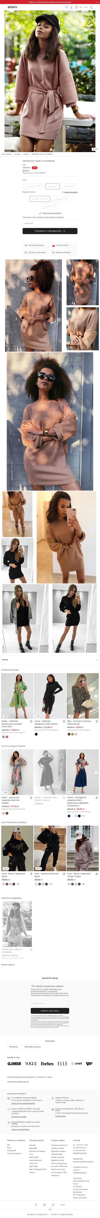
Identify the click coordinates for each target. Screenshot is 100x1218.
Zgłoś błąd (33, 1166)
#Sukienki (13, 1047)
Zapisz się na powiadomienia (23, 1103)
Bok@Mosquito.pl (80, 1153)
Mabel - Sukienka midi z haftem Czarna (46, 799)
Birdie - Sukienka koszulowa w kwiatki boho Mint (12, 724)
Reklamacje (33, 1157)
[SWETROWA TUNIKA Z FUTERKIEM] (82, 282)
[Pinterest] (44, 1204)
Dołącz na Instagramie (20, 1129)
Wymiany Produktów (37, 1151)
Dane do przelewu (14, 1153)
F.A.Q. (31, 1154)
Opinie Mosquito (35, 1160)
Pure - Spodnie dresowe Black (47, 875)
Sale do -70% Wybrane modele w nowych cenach (50, 2)
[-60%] (17, 924)
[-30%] (83, 772)
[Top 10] (17, 848)
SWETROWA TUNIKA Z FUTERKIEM (12, 950)
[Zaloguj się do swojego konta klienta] (71, 7)
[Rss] (63, 1204)
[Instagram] (53, 1204)
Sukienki (26, 154)
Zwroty (32, 1172)
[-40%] (17, 695)
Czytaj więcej (60, 1116)
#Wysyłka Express (33, 1047)
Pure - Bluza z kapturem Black (13, 875)
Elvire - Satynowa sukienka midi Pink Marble (10, 800)
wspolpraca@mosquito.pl (83, 1162)
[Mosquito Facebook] (36, 1204)
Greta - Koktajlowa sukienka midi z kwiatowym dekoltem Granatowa (78, 801)
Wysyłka (32, 1145)
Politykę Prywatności (51, 1024)
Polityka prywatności (59, 1145)
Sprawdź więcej (50, 978)
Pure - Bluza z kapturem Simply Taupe (79, 875)
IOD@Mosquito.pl (80, 1173)
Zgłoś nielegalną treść (38, 1169)
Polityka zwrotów (57, 1157)
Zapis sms (33, 1163)
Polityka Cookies (57, 1148)
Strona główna (7, 154)
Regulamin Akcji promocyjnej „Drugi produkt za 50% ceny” (59, 1163)
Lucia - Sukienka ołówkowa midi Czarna (46, 722)
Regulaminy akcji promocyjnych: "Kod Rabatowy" (59, 1172)
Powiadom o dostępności (48, 231)
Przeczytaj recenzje (18, 1117)
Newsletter (33, 1148)
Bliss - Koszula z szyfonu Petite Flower (79, 722)
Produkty (17, 154)
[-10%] (50, 695)
